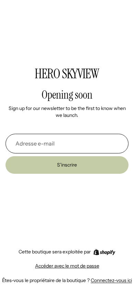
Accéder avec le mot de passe (67, 266)
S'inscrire (67, 165)
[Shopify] (104, 252)
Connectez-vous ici (111, 280)
